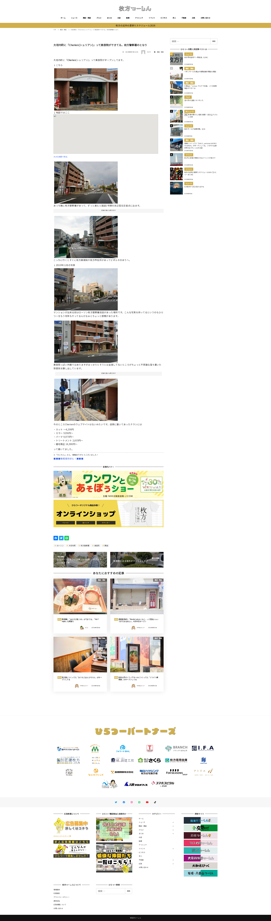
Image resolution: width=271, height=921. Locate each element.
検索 (213, 41)
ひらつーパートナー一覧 (62, 836)
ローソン (60, 545)
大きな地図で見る (60, 156)
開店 (106, 545)
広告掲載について (59, 904)
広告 (193, 18)
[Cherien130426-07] (85, 340)
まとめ (109, 18)
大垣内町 (72, 545)
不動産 (184, 18)
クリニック (139, 18)
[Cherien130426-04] (85, 181)
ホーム (63, 18)
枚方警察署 (84, 545)
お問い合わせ (205, 18)
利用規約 (56, 893)
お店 (119, 18)
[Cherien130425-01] (85, 398)
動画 (127, 18)
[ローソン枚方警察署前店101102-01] (85, 288)
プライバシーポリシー (61, 897)
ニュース (74, 18)
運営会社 (56, 901)
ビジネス (164, 18)
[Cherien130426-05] (85, 88)
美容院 (97, 545)
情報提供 (56, 889)
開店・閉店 (87, 18)
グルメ (99, 18)
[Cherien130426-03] (85, 235)
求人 (174, 18)
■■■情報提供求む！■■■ (68, 458)
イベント (152, 18)
